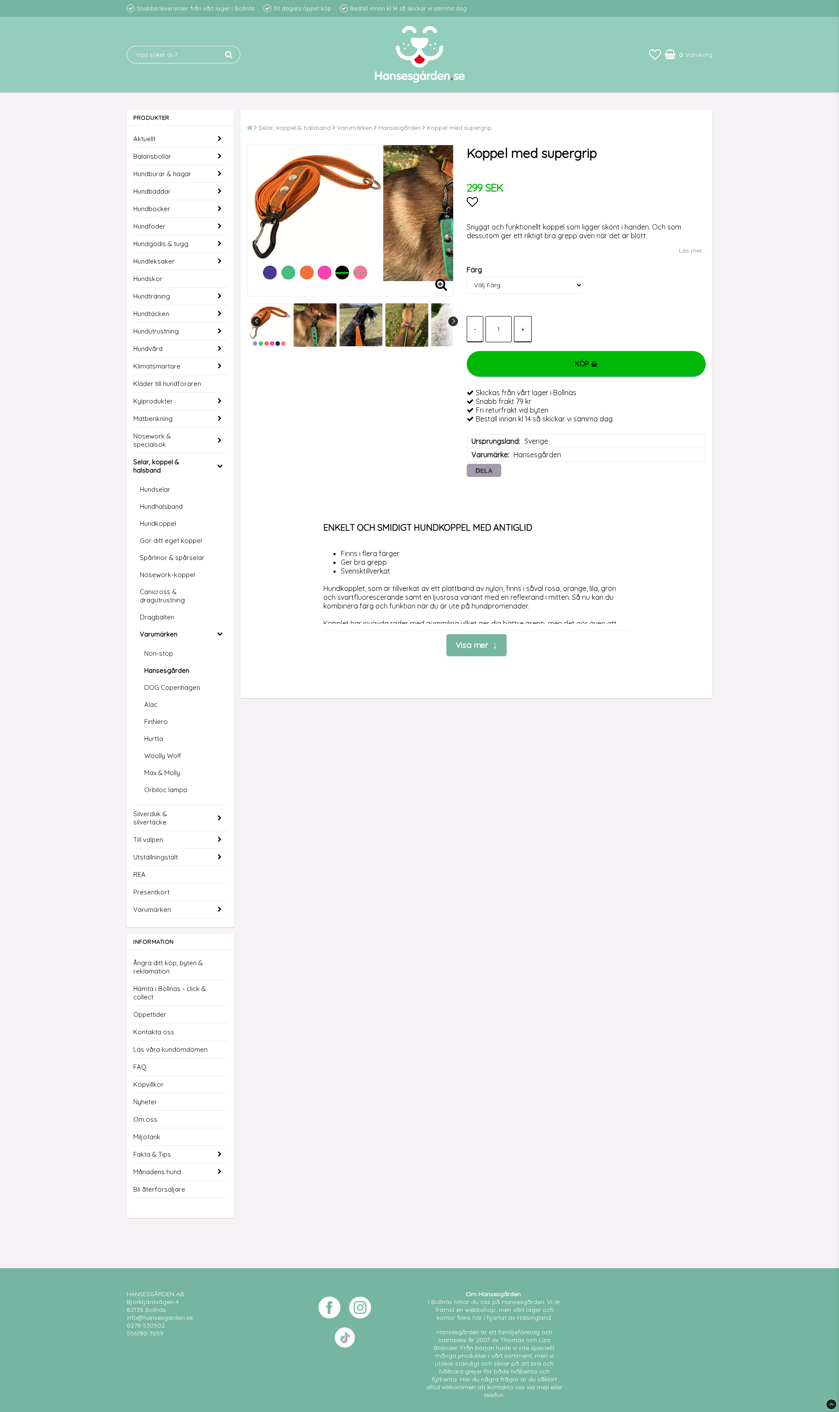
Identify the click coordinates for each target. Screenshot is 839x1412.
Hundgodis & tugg (160, 244)
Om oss (145, 1119)
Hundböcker (151, 209)
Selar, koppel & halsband (156, 466)
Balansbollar (152, 156)
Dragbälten (157, 617)
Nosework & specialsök (152, 440)
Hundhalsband (161, 506)
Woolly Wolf (162, 755)
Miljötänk (146, 1137)
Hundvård (148, 348)
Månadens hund (157, 1172)
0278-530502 (146, 1325)
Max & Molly (162, 773)
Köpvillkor (148, 1084)
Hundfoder (149, 226)
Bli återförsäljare (159, 1189)
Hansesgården (166, 670)
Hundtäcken (151, 314)
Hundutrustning (156, 331)
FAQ (139, 1067)
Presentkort (151, 892)
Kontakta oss (153, 1032)
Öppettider (149, 1014)
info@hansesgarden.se (160, 1318)
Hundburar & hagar (162, 174)
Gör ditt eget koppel (171, 540)
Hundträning (151, 296)
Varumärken (158, 634)
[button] (655, 54)
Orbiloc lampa (165, 790)
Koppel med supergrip (459, 128)
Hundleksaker (154, 261)
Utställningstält (155, 857)
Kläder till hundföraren (167, 383)
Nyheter (145, 1102)
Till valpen (148, 839)
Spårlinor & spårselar (172, 557)
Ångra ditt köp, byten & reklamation (168, 967)
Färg (474, 269)
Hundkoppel (158, 523)
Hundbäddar (152, 191)
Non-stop (158, 653)
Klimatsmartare (156, 366)
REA (139, 874)
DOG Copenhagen (172, 687)
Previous (256, 321)
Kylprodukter (153, 401)
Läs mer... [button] (692, 250)
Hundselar (155, 489)
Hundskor (148, 279)
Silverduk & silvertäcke (150, 818)
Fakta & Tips (152, 1154)
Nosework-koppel (167, 574)
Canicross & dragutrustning (162, 596)
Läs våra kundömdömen (170, 1049)
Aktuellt (144, 139)
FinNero (156, 721)
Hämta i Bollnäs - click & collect (169, 992)
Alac (150, 704)
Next (453, 321)
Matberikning (153, 418)
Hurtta (153, 738)
